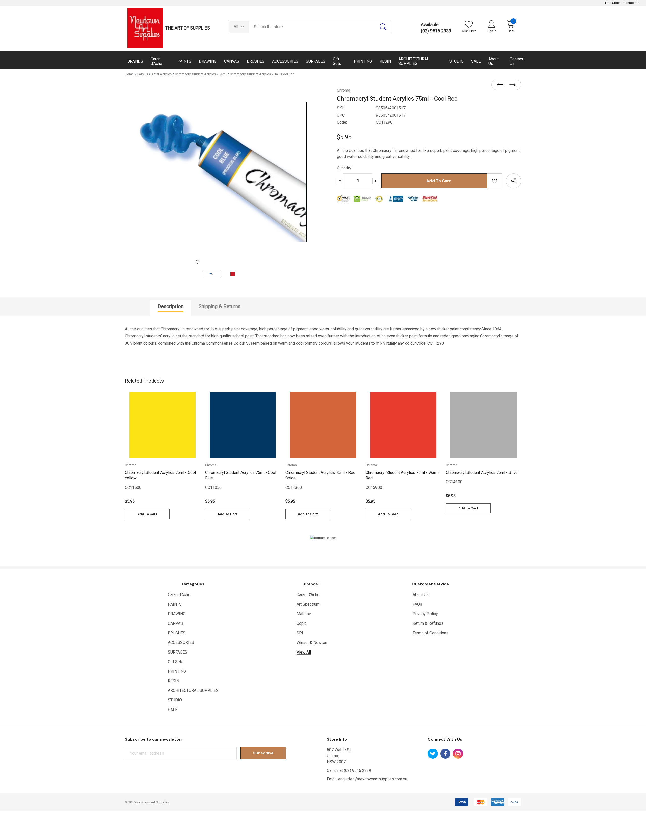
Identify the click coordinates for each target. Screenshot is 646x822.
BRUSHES (176, 633)
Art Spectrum (308, 604)
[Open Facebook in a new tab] (445, 754)
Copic (302, 623)
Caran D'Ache (308, 594)
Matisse (304, 613)
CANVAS (175, 623)
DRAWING (176, 613)
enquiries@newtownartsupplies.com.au (372, 779)
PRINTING (177, 671)
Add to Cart (147, 514)
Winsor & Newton (312, 642)
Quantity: (344, 168)
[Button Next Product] (511, 85)
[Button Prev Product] (501, 85)
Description (170, 306)
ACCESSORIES (181, 642)
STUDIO (175, 700)
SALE (172, 709)
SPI (300, 633)
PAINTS (175, 604)
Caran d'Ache (179, 594)
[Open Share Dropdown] (513, 180)
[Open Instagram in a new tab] (458, 754)
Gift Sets (175, 661)
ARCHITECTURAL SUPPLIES (193, 690)
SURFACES (177, 652)
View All (304, 652)
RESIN (173, 680)
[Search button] (383, 27)
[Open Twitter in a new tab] (433, 754)
